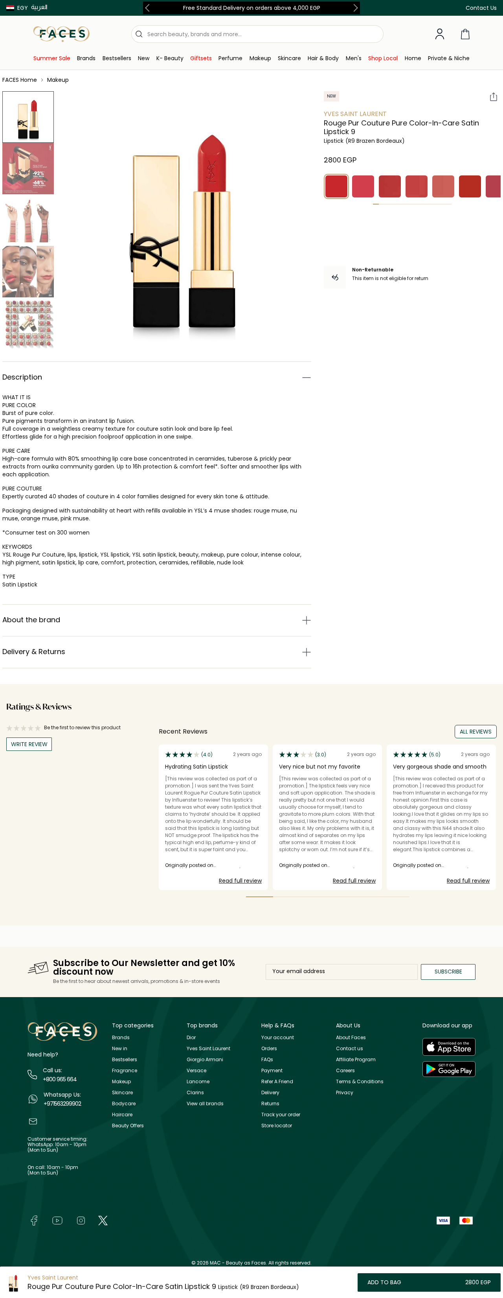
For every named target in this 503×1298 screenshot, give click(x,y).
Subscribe (448, 971)
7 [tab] (412, 204)
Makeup (121, 1081)
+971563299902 (62, 1104)
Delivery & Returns (33, 651)
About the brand (31, 620)
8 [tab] (418, 204)
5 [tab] (400, 204)
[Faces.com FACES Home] (61, 33)
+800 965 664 (60, 1079)
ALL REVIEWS (476, 732)
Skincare (122, 1092)
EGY (22, 7)
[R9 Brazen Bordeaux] (336, 186)
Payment (272, 1070)
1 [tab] (376, 204)
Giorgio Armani (205, 1059)
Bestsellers (124, 1059)
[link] (51, 58)
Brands (121, 1037)
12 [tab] (442, 204)
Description (22, 377)
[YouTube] (57, 1220)
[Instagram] (81, 1220)
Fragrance (124, 1070)
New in (119, 1048)
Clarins (195, 1092)
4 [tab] (394, 204)
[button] (17, 7)
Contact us (349, 1048)
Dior (191, 1037)
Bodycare (124, 1103)
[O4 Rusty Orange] (470, 186)
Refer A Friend (277, 1081)
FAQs (267, 1059)
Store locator (276, 1125)
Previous (149, 8)
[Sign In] (440, 34)
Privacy (344, 1092)
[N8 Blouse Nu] (443, 186)
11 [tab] (436, 204)
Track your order (280, 1114)
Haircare (122, 1114)
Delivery (270, 1092)
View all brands (205, 1103)
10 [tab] (430, 204)
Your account (277, 1037)
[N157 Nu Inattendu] (389, 186)
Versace (196, 1070)
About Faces (351, 1037)
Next (354, 8)
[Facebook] (34, 1220)
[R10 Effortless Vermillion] (363, 186)
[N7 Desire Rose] (416, 186)
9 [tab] (424, 204)
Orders (269, 1048)
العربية (39, 7)
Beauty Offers (128, 1125)
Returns (270, 1103)
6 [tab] (406, 204)
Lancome (198, 1081)
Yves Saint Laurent (355, 113)
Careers (345, 1070)
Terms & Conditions (360, 1081)
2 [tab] (382, 204)
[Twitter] (103, 1220)
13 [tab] (449, 204)
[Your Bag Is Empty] (465, 34)
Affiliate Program (356, 1059)
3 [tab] (388, 204)
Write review (29, 744)
